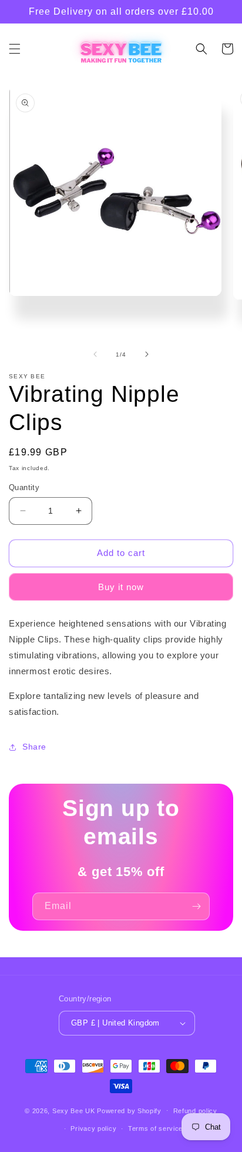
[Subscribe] (196, 906)
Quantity (24, 487)
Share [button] (34, 746)
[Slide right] (147, 354)
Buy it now (121, 587)
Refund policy (195, 1110)
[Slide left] (95, 354)
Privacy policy (93, 1128)
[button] (15, 49)
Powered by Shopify (129, 1110)
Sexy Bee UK (73, 1110)
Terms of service (155, 1128)
